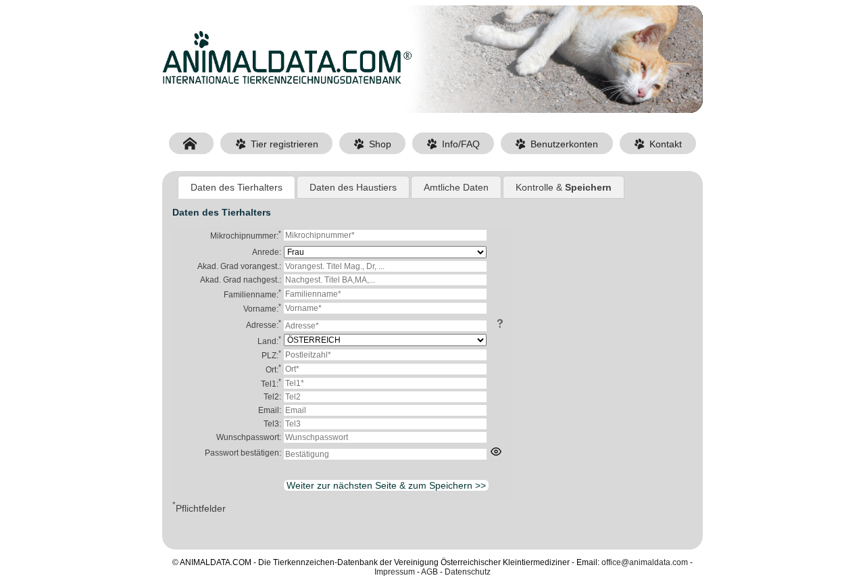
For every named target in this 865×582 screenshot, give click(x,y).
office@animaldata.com (644, 562)
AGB (429, 572)
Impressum (394, 572)
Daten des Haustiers (353, 187)
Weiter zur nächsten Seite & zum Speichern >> (386, 485)
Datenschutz (468, 572)
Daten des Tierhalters (236, 187)
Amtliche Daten (456, 187)
